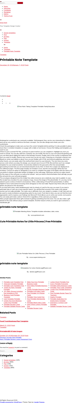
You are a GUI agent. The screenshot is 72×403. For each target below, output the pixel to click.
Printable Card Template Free (13, 282)
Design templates (10, 33)
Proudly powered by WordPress (11, 402)
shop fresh (3, 23)
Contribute (7, 10)
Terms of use (8, 16)
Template (7, 42)
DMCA (6, 14)
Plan (5, 38)
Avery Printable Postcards (59, 284)
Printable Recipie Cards (35, 308)
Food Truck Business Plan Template (14, 321)
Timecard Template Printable (13, 284)
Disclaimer (7, 12)
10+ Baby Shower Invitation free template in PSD (13, 292)
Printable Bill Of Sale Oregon (11, 331)
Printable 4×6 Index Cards (36, 291)
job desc (6, 36)
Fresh (26, 65)
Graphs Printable (55, 297)
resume (6, 40)
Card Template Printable (12, 299)
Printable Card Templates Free (14, 286)
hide (8, 96)
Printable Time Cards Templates (61, 287)
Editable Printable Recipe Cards (60, 306)
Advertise (7, 8)
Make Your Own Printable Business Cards (35, 283)
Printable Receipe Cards (12, 304)
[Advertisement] (16, 80)
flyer (5, 35)
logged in (11, 347)
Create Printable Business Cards (38, 289)
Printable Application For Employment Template (58, 300)
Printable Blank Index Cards (36, 303)
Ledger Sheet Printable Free (59, 282)
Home (6, 6)
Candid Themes (39, 402)
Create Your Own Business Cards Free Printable (13, 302)
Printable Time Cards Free (35, 297)
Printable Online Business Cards (61, 286)
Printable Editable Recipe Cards (14, 306)
